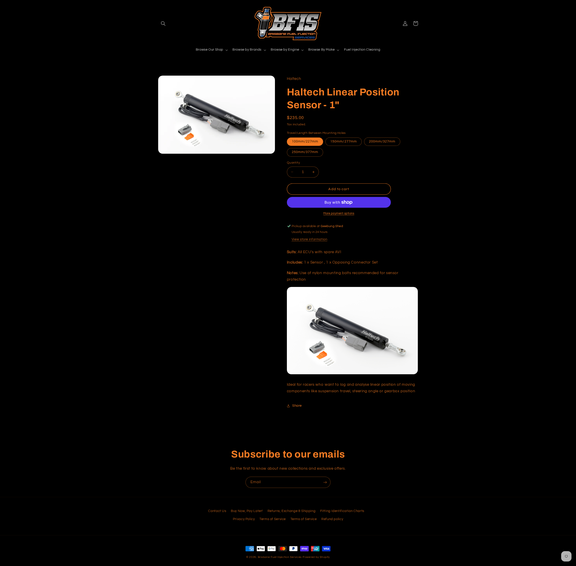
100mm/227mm (305, 141)
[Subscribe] (325, 482)
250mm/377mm (305, 152)
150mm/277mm (343, 141)
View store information (309, 239)
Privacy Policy (244, 519)
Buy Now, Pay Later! (247, 511)
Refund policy (332, 519)
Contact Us (217, 511)
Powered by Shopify (316, 557)
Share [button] (297, 405)
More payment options (338, 213)
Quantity (293, 162)
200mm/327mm (382, 141)
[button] (163, 23)
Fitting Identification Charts (342, 511)
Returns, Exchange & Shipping (292, 511)
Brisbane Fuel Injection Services (280, 557)
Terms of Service (272, 519)
